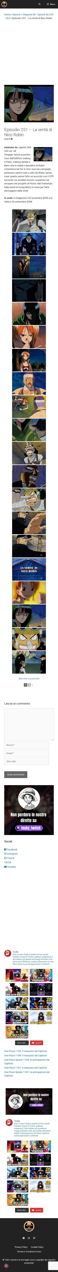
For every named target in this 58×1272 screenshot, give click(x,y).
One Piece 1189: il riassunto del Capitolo (25, 1051)
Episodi (17, 14)
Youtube (11, 866)
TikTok (7, 862)
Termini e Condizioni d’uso (29, 1251)
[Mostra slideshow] (29, 679)
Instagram (12, 853)
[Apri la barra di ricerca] (39, 4)
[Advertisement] (29, 54)
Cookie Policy (37, 1247)
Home (7, 14)
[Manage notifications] (6, 1265)
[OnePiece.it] (4, 4)
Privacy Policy (21, 1247)
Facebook (11, 849)
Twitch (10, 858)
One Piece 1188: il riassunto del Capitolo (25, 1055)
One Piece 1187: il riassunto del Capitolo (25, 1067)
